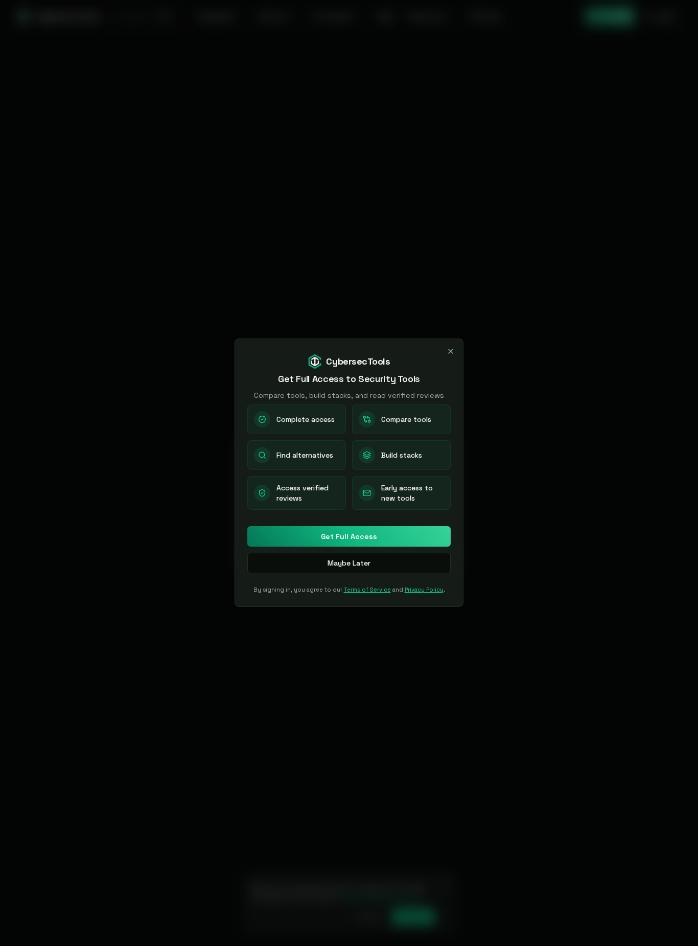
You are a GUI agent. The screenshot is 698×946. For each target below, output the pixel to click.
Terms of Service (367, 589)
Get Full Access (349, 536)
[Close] (451, 351)
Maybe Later (349, 563)
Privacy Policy (424, 589)
